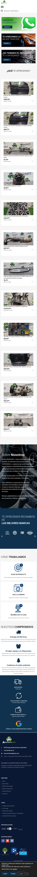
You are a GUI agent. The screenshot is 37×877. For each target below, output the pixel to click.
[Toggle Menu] (2, 7)
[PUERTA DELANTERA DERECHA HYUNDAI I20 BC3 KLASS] (18, 88)
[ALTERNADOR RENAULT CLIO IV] (18, 178)
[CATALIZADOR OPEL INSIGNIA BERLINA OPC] (18, 239)
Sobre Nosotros (6, 791)
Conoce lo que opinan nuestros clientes (19, 729)
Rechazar (13, 873)
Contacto (4, 793)
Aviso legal (5, 808)
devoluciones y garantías (18, 701)
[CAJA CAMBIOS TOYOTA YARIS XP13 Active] (18, 419)
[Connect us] (3, 841)
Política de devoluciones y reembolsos (12, 813)
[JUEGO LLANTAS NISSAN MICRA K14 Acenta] (18, 208)
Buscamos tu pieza (7, 786)
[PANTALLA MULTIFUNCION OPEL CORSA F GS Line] (18, 359)
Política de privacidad (8, 806)
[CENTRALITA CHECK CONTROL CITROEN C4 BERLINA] (18, 329)
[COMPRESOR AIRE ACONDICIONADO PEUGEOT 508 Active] (18, 389)
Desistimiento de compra (9, 816)
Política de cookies (7, 811)
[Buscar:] (17, 11)
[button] (2, 536)
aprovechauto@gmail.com (11, 753)
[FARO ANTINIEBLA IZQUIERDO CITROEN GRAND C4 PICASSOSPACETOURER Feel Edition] (18, 269)
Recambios (5, 783)
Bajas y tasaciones (7, 788)
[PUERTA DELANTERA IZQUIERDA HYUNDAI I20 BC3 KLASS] (18, 118)
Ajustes (21, 873)
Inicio (3, 781)
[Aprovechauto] (8, 1)
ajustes (15, 869)
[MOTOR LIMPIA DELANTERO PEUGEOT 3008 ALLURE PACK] (18, 148)
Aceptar (5, 873)
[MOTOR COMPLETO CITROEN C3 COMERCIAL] (18, 299)
